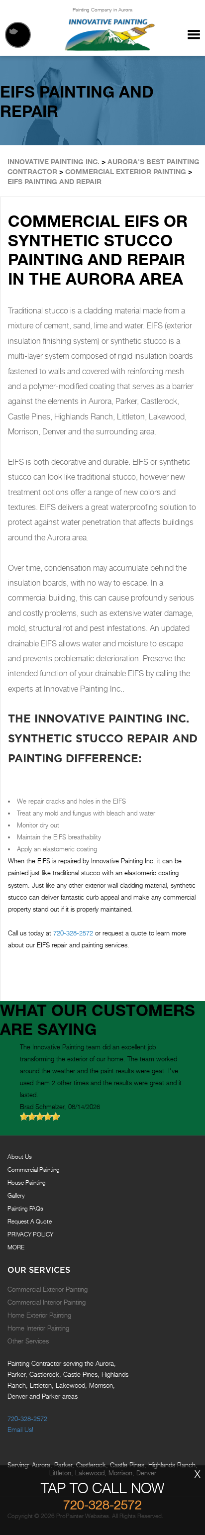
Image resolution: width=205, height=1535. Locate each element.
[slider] (40, 1117)
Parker (63, 1465)
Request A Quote (29, 1221)
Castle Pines (127, 1465)
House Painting (26, 1182)
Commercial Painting (33, 1169)
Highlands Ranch (172, 1465)
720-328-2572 (73, 933)
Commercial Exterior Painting (47, 1289)
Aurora (41, 1465)
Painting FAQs (25, 1208)
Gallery (16, 1195)
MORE (15, 1247)
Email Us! (20, 1429)
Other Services (28, 1341)
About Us (19, 1156)
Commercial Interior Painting (46, 1302)
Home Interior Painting (38, 1328)
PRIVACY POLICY (30, 1234)
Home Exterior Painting (39, 1315)
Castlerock (91, 1465)
